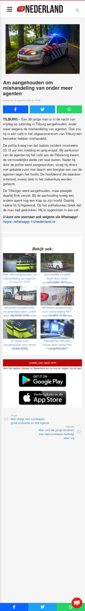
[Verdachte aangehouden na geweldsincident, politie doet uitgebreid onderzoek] (20, 296)
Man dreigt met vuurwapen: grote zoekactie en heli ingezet (30, 419)
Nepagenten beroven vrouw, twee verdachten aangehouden (57, 345)
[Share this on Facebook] (15, 109)
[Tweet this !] (42, 109)
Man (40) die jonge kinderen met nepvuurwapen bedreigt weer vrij (56, 432)
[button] (77, 603)
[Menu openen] (9, 9)
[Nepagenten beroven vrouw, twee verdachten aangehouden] (57, 329)
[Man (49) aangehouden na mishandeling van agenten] (20, 262)
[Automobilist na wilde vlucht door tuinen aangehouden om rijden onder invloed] (57, 262)
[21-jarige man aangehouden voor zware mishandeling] (20, 329)
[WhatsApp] (69, 109)
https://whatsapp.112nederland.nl (29, 221)
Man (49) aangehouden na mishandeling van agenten (20, 276)
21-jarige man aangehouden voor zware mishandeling (20, 345)
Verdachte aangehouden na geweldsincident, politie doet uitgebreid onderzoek (19, 311)
